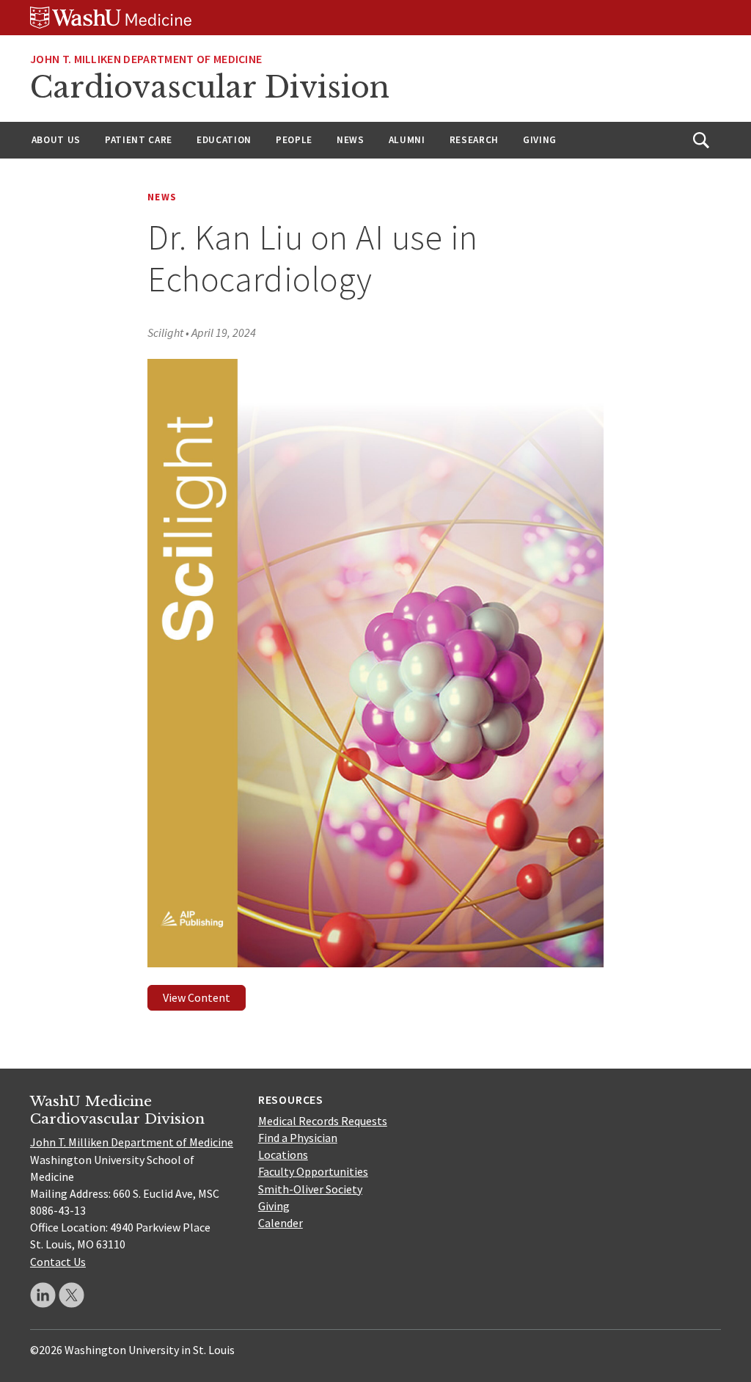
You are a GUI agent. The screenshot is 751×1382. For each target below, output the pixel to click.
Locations (283, 1154)
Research (474, 140)
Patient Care (138, 140)
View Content (196, 997)
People (294, 140)
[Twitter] (71, 1295)
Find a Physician (297, 1137)
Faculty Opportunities (313, 1171)
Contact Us (58, 1261)
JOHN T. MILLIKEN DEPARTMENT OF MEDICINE (146, 58)
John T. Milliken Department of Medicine (131, 1142)
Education (224, 140)
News (350, 140)
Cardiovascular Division (209, 87)
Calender (280, 1222)
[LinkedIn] (43, 1295)
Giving (540, 140)
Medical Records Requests (322, 1120)
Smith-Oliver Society (310, 1189)
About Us (56, 140)
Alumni (407, 140)
